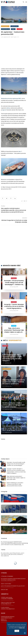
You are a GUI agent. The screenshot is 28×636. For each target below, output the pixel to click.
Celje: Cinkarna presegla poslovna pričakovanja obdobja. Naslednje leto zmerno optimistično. (13, 382)
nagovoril (4, 110)
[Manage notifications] (25, 633)
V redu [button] (16, 631)
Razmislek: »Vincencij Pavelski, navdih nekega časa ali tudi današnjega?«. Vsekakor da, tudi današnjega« (14, 283)
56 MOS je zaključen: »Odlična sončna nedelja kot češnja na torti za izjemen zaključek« (13, 405)
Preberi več (22, 627)
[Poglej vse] (14, 498)
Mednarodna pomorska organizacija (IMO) (11, 98)
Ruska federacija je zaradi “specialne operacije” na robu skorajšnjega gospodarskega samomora (12, 358)
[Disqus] (14, 245)
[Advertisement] (14, 53)
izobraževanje (14, 26)
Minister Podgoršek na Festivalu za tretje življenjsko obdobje (14, 221)
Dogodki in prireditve (8, 392)
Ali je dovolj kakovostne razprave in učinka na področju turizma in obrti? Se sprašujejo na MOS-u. (13, 428)
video (19, 151)
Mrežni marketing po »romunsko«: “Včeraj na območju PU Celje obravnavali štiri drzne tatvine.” (15, 484)
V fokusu (14, 278)
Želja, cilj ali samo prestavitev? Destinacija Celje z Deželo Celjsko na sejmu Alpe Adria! (14, 330)
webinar (8, 108)
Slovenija (19, 29)
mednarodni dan (5, 29)
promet (13, 29)
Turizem (14, 325)
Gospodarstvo (5, 26)
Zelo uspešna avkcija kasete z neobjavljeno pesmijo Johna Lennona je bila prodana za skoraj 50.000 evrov (13, 210)
